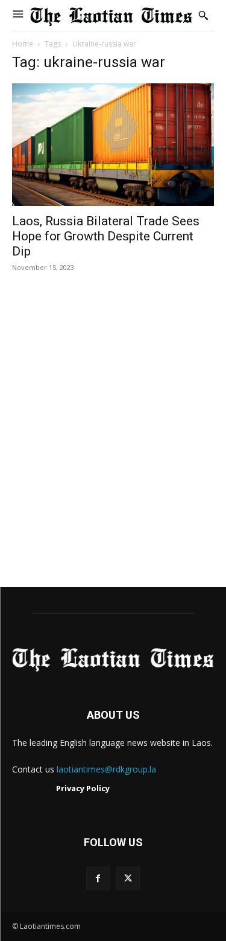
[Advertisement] (113, 442)
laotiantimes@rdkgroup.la (106, 769)
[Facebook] (98, 878)
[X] (128, 878)
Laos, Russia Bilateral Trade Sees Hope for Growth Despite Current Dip (105, 236)
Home (22, 44)
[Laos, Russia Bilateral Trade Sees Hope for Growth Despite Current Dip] (113, 145)
